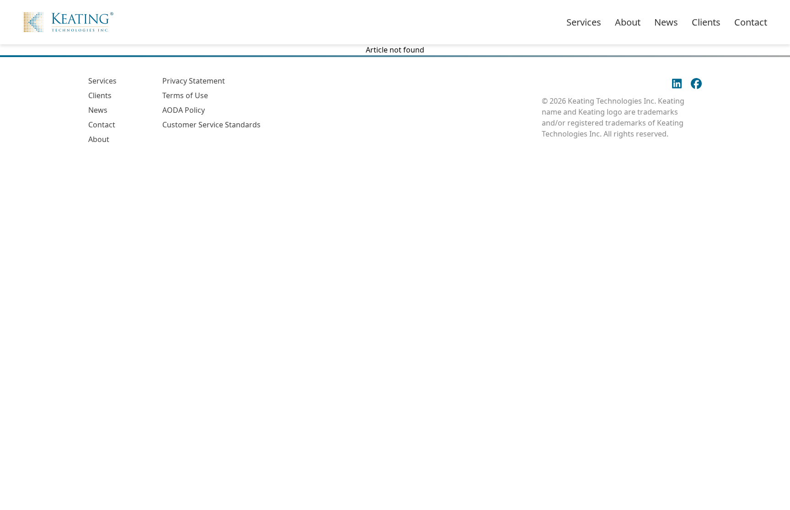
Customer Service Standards (211, 125)
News (666, 22)
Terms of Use (185, 95)
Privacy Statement (193, 81)
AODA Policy (183, 110)
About (628, 22)
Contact (750, 22)
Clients (706, 22)
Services (583, 22)
